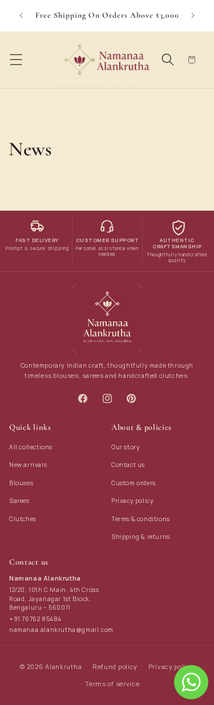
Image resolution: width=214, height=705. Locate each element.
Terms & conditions (140, 519)
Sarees (19, 501)
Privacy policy (132, 501)
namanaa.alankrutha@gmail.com (61, 630)
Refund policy (115, 666)
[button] (16, 59)
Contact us (128, 465)
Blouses (21, 483)
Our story (125, 447)
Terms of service (112, 683)
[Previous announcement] (21, 15)
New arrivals (28, 465)
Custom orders (133, 483)
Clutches (23, 519)
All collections (31, 447)
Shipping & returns (140, 537)
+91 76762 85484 (35, 619)
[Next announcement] (192, 15)
